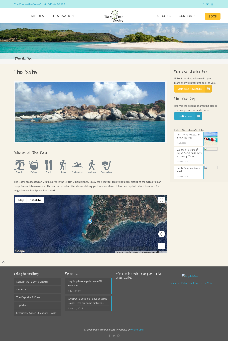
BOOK (212, 16)
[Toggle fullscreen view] (161, 200)
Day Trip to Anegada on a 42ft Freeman (85, 283)
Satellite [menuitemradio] (35, 200)
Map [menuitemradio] (21, 200)
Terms (163, 252)
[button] (90, 221)
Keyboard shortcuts (123, 252)
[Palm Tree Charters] (114, 16)
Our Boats (22, 289)
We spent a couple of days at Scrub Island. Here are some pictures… (87, 300)
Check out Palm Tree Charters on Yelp (190, 282)
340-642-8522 (56, 4)
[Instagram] (212, 4)
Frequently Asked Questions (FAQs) (36, 312)
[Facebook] (203, 4)
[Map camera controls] (161, 234)
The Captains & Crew (28, 297)
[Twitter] (207, 4)
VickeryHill (137, 329)
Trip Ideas (22, 305)
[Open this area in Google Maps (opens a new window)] (20, 251)
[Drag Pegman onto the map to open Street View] (161, 246)
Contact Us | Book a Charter (32, 281)
